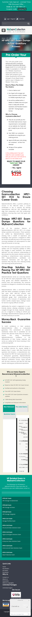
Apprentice (21, 464)
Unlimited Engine (7, 588)
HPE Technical (13, 38)
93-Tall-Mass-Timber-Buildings (19, 426)
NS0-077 (21, 422)
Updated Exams (9, 414)
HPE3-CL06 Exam (7, 552)
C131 (19, 471)
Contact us (6, 577)
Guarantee (6, 581)
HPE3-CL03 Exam (7, 532)
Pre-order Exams (21, 407)
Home (3, 38)
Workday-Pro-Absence (21, 456)
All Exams (5, 570)
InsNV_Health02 (21, 441)
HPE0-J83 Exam (6, 512)
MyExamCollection (16, 30)
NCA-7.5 (19, 455)
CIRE (23, 420)
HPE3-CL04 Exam (7, 539)
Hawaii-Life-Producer (21, 430)
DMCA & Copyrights (8, 583)
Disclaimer (6, 572)
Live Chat (21, 19)
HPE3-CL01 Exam (7, 518)
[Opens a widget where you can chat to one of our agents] (20, 607)
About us (5, 579)
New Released (9, 407)
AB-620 (23, 435)
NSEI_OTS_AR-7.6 (19, 442)
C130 (21, 471)
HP (7, 38)
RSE (23, 441)
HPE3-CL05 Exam (7, 545)
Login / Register (11, 19)
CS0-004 (23, 428)
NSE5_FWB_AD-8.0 (23, 466)
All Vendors (6, 568)
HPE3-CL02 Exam (7, 525)
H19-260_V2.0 (19, 466)
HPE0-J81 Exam (6, 498)
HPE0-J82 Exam (6, 505)
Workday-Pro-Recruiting (23, 456)
